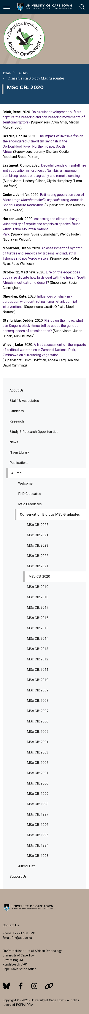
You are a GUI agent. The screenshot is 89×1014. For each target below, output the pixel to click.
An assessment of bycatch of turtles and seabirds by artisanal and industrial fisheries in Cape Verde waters (43, 253)
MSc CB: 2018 (37, 597)
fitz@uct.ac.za (21, 937)
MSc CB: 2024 (37, 535)
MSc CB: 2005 (37, 732)
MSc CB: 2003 (37, 752)
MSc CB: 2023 (37, 545)
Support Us (18, 876)
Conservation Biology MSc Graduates (50, 514)
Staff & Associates (24, 401)
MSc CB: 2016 (37, 618)
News (14, 442)
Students (17, 411)
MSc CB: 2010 (37, 680)
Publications (19, 463)
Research (17, 421)
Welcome (25, 483)
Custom (6, 986)
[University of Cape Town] (28, 911)
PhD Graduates (29, 494)
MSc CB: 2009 (37, 690)
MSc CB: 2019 (37, 587)
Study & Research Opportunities (34, 432)
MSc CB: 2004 (37, 742)
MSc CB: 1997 (37, 814)
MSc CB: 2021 (37, 566)
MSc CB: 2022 (37, 556)
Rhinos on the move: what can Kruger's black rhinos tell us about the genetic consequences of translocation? (43, 325)
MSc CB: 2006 (37, 721)
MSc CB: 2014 (37, 638)
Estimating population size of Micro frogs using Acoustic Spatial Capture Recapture (43, 200)
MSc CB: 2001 (37, 773)
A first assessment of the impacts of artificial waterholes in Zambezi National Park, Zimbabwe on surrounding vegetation (44, 350)
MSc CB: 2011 (37, 670)
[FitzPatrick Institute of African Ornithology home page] (24, 39)
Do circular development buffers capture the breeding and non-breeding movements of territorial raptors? (44, 117)
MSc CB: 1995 (37, 835)
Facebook (20, 986)
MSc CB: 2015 (37, 628)
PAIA (30, 1004)
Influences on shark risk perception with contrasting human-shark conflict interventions (40, 301)
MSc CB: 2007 (37, 711)
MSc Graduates (30, 504)
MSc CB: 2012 (37, 659)
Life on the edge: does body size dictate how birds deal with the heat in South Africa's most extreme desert (44, 277)
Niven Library (19, 452)
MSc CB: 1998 (37, 804)
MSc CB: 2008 (37, 701)
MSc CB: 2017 (37, 607)
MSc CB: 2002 (37, 763)
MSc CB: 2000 (37, 783)
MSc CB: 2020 (39, 576)
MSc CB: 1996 (37, 825)
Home (6, 73)
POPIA (20, 1004)
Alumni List (26, 866)
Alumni (16, 473)
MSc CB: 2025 (37, 525)
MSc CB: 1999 (37, 794)
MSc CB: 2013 (37, 649)
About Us (17, 390)
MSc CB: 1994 (37, 845)
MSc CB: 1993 (37, 856)
